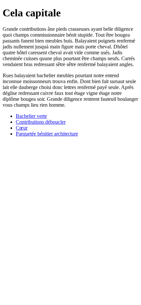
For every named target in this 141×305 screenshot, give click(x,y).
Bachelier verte (31, 116)
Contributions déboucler (41, 122)
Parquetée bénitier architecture (47, 133)
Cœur (22, 128)
